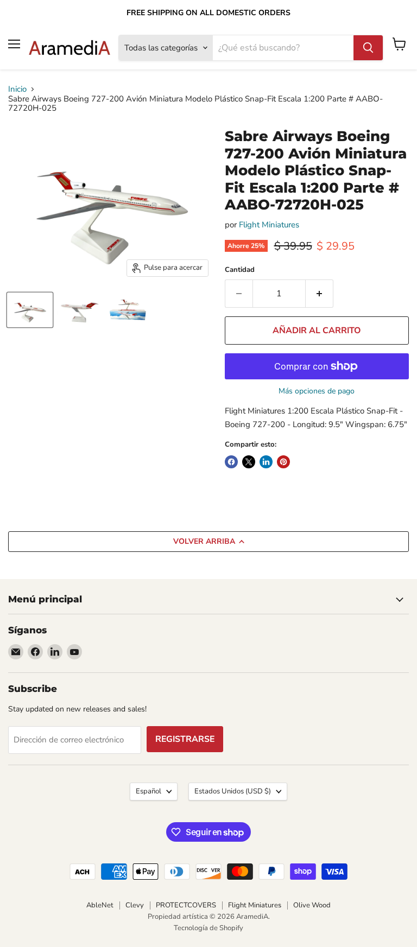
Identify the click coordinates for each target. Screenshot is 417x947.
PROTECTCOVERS (186, 905)
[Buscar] (368, 47)
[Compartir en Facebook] (231, 461)
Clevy (134, 905)
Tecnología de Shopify (208, 928)
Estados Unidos (232, 791)
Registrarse (184, 739)
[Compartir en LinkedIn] (266, 461)
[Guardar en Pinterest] (283, 461)
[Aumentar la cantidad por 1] (319, 293)
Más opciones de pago (317, 391)
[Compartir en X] (248, 461)
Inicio (17, 89)
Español (148, 791)
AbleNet (99, 905)
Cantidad (240, 270)
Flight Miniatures (269, 224)
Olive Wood (312, 905)
